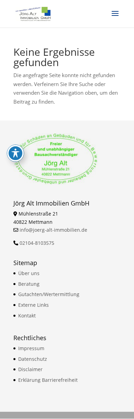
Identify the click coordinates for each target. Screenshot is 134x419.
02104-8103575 (37, 243)
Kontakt (27, 315)
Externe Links (33, 305)
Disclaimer (30, 369)
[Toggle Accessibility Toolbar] (15, 153)
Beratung (29, 284)
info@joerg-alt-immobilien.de (53, 230)
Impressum (31, 348)
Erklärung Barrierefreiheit (48, 380)
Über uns (29, 273)
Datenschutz (32, 359)
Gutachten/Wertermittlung (48, 294)
